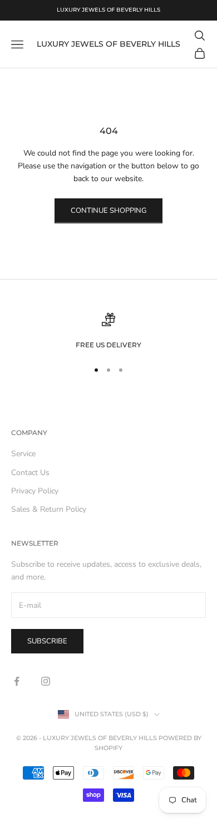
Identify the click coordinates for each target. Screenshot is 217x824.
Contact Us (30, 472)
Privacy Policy (34, 491)
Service (23, 453)
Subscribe (47, 641)
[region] (108, 332)
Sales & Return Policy (48, 509)
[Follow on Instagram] (45, 681)
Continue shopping (108, 211)
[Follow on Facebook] (16, 681)
